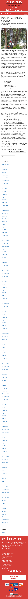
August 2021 (4, 221)
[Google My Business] (4, 13)
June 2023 (4, 169)
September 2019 (5, 279)
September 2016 (5, 372)
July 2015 (4, 407)
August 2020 (4, 249)
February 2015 (5, 421)
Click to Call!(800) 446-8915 (14, 577)
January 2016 (5, 391)
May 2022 (4, 197)
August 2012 (4, 500)
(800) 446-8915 (14, 9)
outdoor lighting (7, 144)
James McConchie (6, 24)
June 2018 (4, 317)
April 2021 (4, 229)
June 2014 (4, 440)
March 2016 (4, 385)
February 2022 (5, 205)
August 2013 (4, 467)
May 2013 (4, 476)
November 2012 (5, 492)
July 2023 (4, 167)
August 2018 (4, 311)
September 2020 (5, 246)
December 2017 (5, 333)
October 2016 (5, 369)
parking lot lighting (15, 144)
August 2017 (4, 342)
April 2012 (4, 511)
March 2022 (4, 202)
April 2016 (4, 383)
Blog (6, 26)
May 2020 (4, 257)
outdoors (25, 50)
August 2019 (4, 281)
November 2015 (5, 396)
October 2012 (5, 495)
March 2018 (4, 325)
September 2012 (5, 497)
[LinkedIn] (10, 13)
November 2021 (5, 213)
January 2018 (5, 331)
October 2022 (5, 183)
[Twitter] (7, 13)
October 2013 (5, 462)
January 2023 (5, 177)
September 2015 (5, 402)
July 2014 (4, 437)
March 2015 (4, 418)
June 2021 (4, 224)
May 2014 (4, 443)
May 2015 (4, 413)
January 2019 (5, 301)
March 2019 (4, 295)
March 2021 (4, 232)
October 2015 (5, 399)
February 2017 (5, 358)
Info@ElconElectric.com (7, 556)
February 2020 (5, 265)
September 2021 (5, 218)
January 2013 (5, 486)
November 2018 (5, 303)
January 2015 (5, 424)
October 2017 (5, 339)
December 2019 (5, 270)
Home (2, 26)
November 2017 (5, 336)
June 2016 (4, 377)
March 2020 (4, 262)
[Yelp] (13, 13)
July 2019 (4, 284)
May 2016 (4, 380)
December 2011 (5, 519)
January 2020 (5, 268)
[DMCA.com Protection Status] (14, 594)
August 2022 (4, 188)
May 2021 (4, 227)
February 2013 (5, 484)
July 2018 (4, 314)
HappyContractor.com (9, 596)
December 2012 (5, 489)
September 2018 (5, 309)
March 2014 (4, 448)
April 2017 (4, 352)
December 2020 (5, 240)
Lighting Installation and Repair (18, 143)
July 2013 (4, 470)
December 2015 (5, 393)
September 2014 (5, 432)
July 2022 (4, 191)
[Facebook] (1, 13)
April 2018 (4, 322)
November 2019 (5, 273)
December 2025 (5, 164)
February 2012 (5, 517)
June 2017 (4, 347)
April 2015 (4, 415)
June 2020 (4, 254)
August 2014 (4, 434)
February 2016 (5, 388)
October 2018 (5, 306)
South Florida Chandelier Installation (17, 151)
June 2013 (4, 473)
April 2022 (4, 199)
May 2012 (4, 508)
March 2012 (4, 514)
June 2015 (4, 410)
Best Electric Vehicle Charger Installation (11, 149)
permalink (9, 146)
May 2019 (4, 290)
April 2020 (4, 260)
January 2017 (5, 361)
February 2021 (5, 235)
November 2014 (5, 429)
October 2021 (5, 216)
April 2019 (4, 292)
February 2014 (5, 451)
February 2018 (5, 328)
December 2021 (5, 210)
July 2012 (4, 503)
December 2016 (5, 363)
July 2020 (4, 251)
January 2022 (5, 208)
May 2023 (4, 172)
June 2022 (4, 194)
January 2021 (5, 238)
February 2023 (5, 175)
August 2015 (4, 404)
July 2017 (4, 344)
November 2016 (5, 366)
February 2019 (5, 298)
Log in (3, 532)
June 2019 (4, 287)
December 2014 (5, 426)
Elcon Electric (4, 131)
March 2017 (4, 355)
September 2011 (5, 525)
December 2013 (5, 456)
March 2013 (4, 481)
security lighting (23, 144)
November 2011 (5, 522)
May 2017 (4, 350)
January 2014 (5, 454)
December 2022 (5, 180)
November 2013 (5, 459)
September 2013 (5, 465)
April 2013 (4, 478)
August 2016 (4, 374)
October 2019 (5, 276)
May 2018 (4, 320)
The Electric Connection (18, 596)
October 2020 (5, 243)
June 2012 (4, 506)
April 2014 (4, 445)
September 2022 (5, 186)
